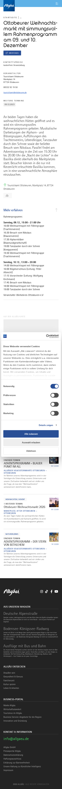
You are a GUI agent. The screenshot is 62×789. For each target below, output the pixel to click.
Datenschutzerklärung (13, 755)
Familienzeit (8, 680)
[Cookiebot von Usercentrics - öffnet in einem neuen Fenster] (46, 336)
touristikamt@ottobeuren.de (15, 92)
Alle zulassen (31, 434)
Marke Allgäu (9, 705)
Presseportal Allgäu (12, 751)
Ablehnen (31, 451)
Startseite (10, 17)
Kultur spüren (9, 684)
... (20, 17)
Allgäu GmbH (9, 747)
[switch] (54, 395)
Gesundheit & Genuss (13, 676)
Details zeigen (46, 425)
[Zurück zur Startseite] (31, 5)
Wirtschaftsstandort (12, 709)
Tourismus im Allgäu (12, 713)
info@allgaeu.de (16, 738)
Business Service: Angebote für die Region (22, 717)
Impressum (8, 770)
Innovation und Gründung (15, 721)
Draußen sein (9, 673)
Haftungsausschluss (12, 758)
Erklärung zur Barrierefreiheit (16, 762)
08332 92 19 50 (10, 87)
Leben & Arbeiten (11, 688)
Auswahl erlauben (31, 442)
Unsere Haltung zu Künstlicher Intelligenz (22, 766)
